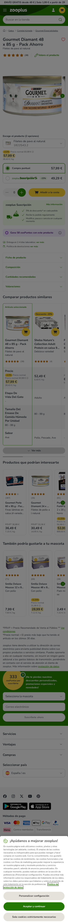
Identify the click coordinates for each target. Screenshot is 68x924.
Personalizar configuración (34, 896)
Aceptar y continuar (34, 906)
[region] (34, 880)
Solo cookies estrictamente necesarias (34, 917)
